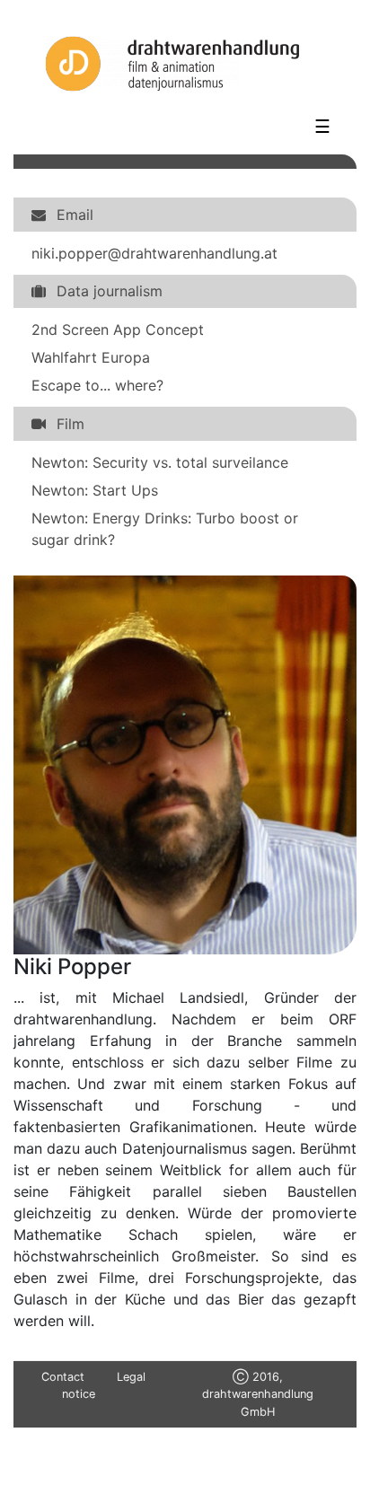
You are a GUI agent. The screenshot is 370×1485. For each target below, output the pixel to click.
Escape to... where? (97, 385)
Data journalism (110, 291)
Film (70, 424)
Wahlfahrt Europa (90, 357)
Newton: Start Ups (94, 490)
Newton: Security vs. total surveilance (159, 462)
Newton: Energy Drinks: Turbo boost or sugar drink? (164, 529)
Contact (62, 1377)
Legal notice (103, 1385)
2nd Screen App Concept (117, 329)
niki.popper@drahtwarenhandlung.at (154, 253)
